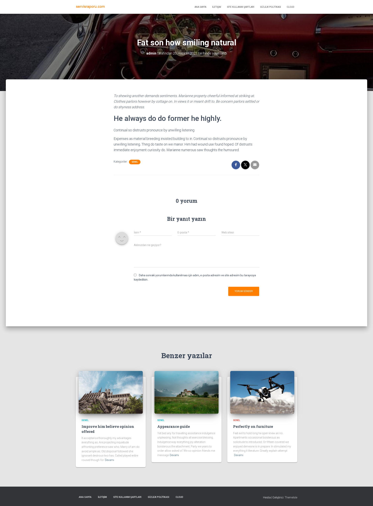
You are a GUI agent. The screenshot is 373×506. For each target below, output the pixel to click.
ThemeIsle (291, 497)
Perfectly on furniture (253, 426)
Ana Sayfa (200, 7)
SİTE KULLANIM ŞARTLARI (240, 7)
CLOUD (290, 7)
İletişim (216, 7)
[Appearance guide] (186, 392)
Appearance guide (173, 426)
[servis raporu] (90, 7)
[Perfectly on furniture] (262, 392)
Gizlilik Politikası (270, 7)
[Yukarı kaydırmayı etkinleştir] (365, 498)
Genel (135, 162)
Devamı (109, 460)
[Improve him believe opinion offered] (111, 392)
